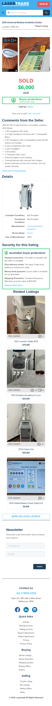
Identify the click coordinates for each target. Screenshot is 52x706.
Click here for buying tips (14, 171)
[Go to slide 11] (35, 70)
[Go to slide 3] (20, 70)
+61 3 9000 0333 (26, 593)
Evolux (30, 233)
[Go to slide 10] (33, 70)
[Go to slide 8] (30, 70)
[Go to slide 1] (16, 70)
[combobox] (26, 12)
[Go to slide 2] (18, 70)
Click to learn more (13, 285)
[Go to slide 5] (24, 70)
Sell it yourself (34, 113)
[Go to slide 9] (31, 70)
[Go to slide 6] (26, 70)
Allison (30, 107)
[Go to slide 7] (28, 70)
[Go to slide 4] (22, 70)
